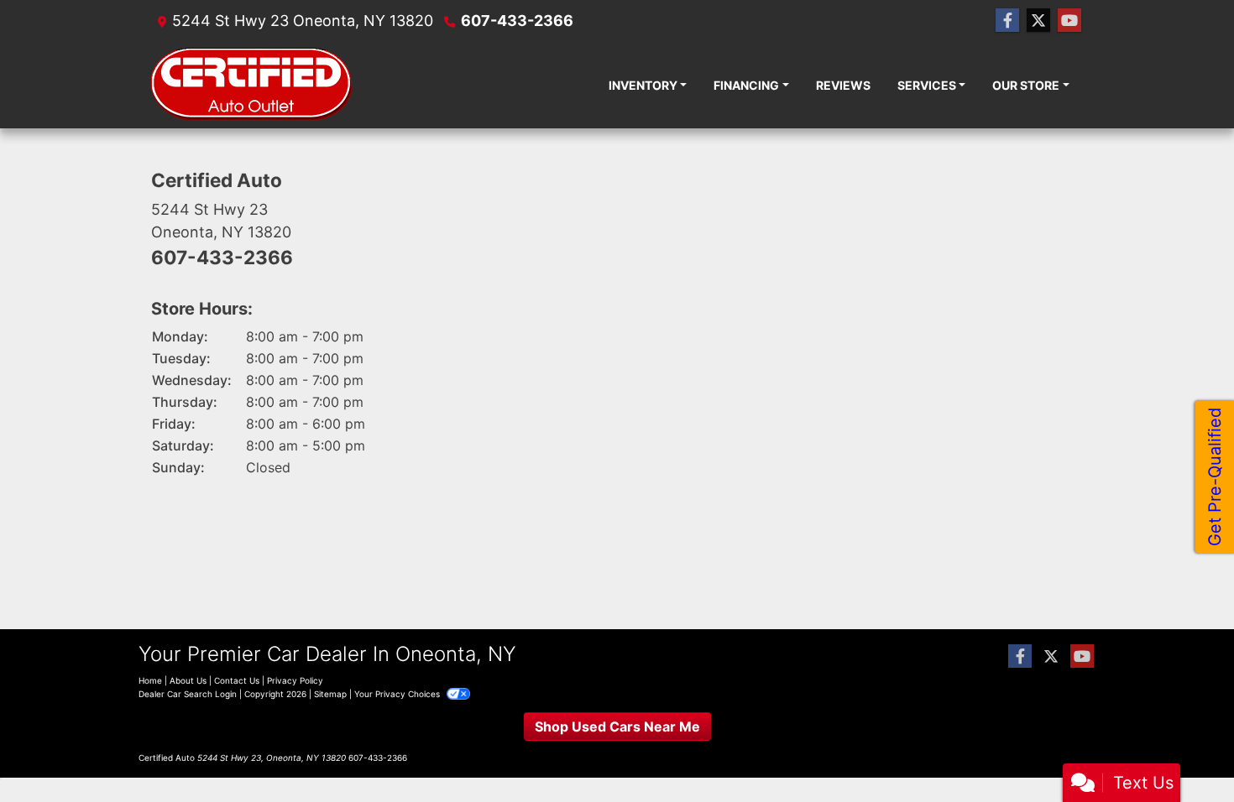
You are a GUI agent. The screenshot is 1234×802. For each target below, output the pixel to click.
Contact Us (236, 680)
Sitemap (330, 694)
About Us (188, 680)
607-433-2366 (517, 20)
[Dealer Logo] (252, 85)
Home (150, 680)
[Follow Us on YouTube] (1069, 20)
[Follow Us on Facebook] (1007, 20)
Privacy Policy (295, 680)
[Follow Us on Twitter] (1038, 20)
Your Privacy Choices (398, 694)
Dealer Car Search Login (188, 694)
